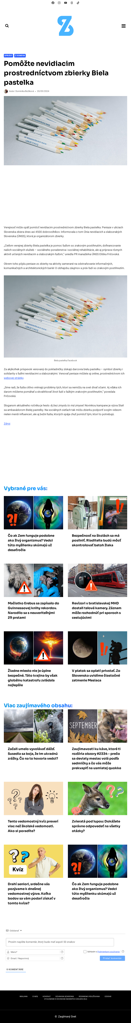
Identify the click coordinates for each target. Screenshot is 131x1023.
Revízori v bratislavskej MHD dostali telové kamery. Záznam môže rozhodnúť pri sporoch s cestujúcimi (96, 610)
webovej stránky (13, 378)
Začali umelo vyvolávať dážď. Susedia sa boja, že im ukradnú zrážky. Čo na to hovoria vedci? (33, 754)
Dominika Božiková (24, 91)
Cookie (108, 996)
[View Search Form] (7, 26)
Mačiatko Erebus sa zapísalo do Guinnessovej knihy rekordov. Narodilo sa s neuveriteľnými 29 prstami (33, 610)
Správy (8, 55)
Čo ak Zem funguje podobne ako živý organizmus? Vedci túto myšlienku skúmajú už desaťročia (31, 543)
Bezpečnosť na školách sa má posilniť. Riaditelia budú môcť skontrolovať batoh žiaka (96, 540)
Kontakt (47, 996)
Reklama (24, 996)
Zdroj (7, 424)
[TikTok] (78, 2)
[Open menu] (123, 26)
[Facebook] (53, 2)
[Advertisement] (60, 456)
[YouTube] (65, 2)
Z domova (20, 55)
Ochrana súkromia (64, 996)
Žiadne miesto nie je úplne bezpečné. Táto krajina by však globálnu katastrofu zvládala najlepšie (33, 678)
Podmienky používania (89, 996)
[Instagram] (59, 2)
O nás (35, 996)
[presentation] (33, 512)
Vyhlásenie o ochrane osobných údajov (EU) (65, 999)
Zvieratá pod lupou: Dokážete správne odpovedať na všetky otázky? (96, 826)
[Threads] (71, 2)
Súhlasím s (103, 951)
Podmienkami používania (108, 951)
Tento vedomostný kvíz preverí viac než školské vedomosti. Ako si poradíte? (33, 826)
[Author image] (6, 91)
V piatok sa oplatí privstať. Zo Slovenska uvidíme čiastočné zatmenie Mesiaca (96, 675)
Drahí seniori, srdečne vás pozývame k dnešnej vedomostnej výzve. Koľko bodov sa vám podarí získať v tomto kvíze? (31, 893)
